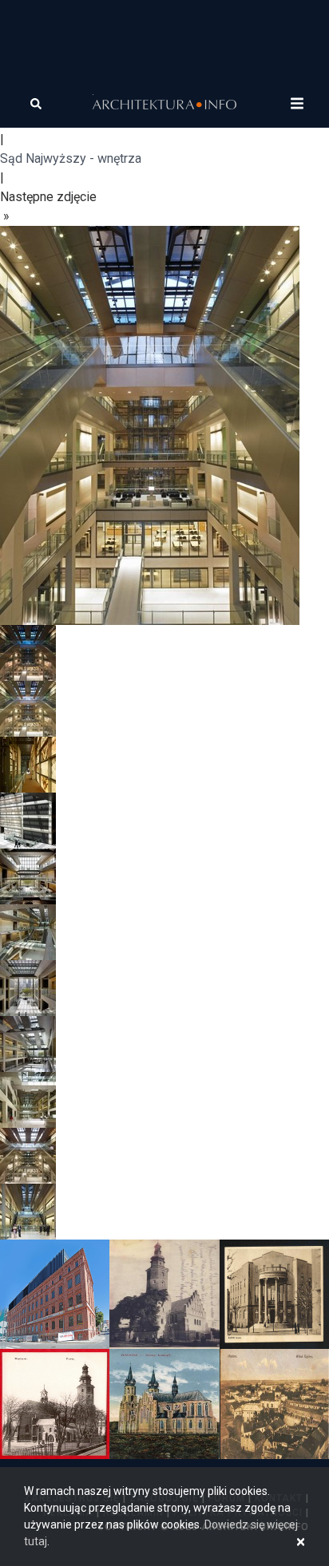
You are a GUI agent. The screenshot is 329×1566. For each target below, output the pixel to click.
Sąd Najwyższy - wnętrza (70, 158)
